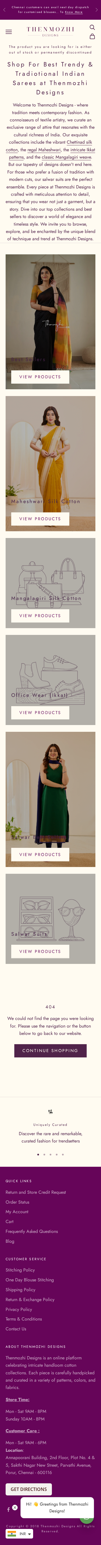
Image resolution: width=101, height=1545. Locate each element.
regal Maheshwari (44, 149)
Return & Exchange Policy (30, 1299)
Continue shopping (50, 1051)
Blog (10, 1241)
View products (40, 377)
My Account (17, 1211)
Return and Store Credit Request (36, 1192)
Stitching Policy (20, 1270)
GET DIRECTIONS (29, 1489)
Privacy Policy (19, 1309)
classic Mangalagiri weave (66, 157)
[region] (50, 1126)
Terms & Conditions (24, 1319)
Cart (9, 1221)
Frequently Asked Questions (32, 1231)
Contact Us (16, 1329)
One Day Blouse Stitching (30, 1280)
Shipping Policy (20, 1289)
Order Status (17, 1202)
